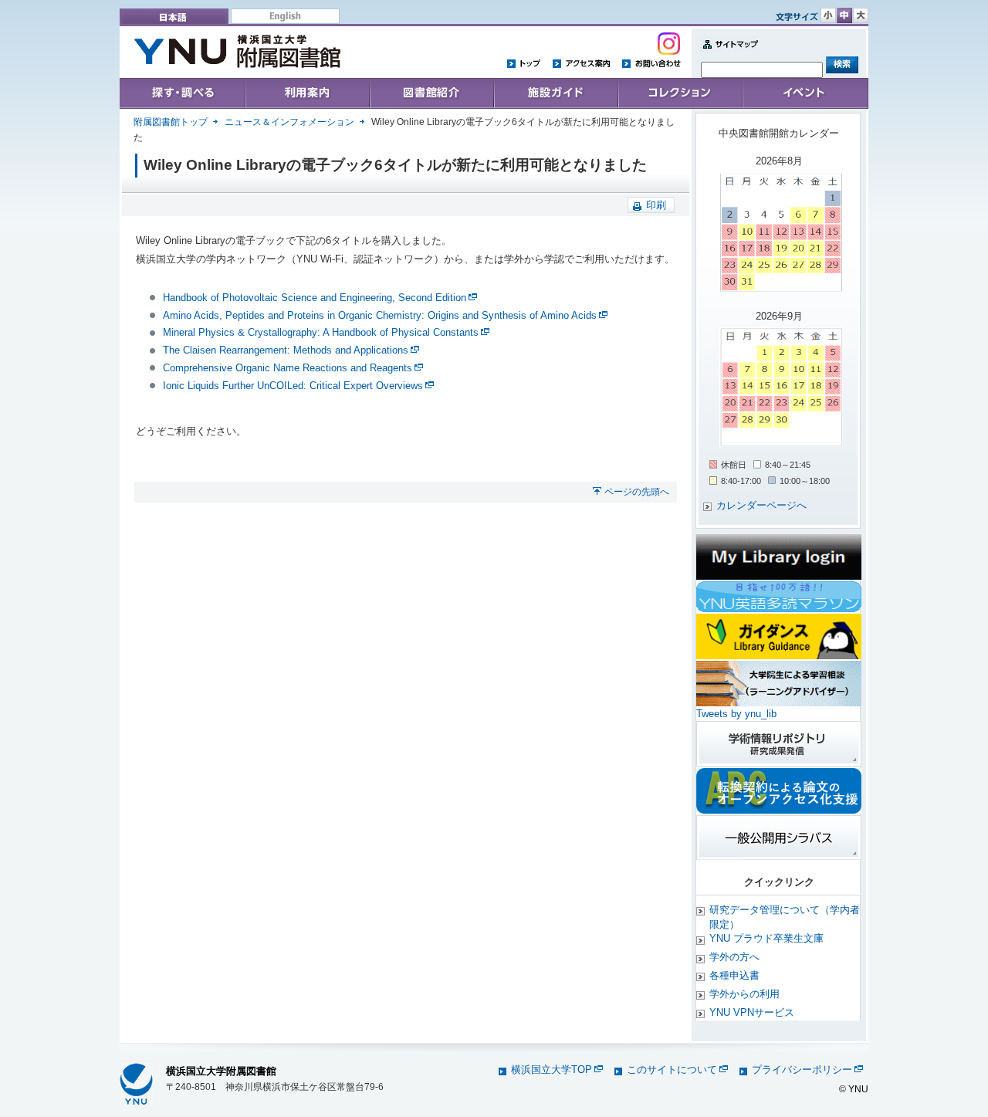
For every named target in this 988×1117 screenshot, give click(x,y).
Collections (431, 93)
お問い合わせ (651, 63)
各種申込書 (734, 975)
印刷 (656, 205)
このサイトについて (672, 1069)
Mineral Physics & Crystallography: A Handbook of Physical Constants (321, 332)
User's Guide (306, 93)
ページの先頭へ (636, 491)
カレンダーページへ (761, 505)
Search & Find (182, 93)
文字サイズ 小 (828, 15)
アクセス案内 (581, 63)
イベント (805, 93)
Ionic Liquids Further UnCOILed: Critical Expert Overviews (293, 385)
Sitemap (727, 52)
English (285, 16)
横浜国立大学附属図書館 (221, 1071)
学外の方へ (734, 957)
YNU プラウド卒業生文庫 (766, 938)
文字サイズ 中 (844, 15)
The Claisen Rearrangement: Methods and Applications (285, 350)
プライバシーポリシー (802, 1069)
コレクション (680, 93)
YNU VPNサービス (751, 1012)
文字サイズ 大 (860, 15)
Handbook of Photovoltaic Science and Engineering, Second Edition (314, 297)
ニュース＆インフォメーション (289, 122)
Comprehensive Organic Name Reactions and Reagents (287, 368)
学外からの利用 (744, 994)
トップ (524, 63)
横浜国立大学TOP (551, 1069)
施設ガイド (555, 93)
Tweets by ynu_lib (736, 713)
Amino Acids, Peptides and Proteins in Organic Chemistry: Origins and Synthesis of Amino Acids (380, 315)
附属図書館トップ (171, 122)
